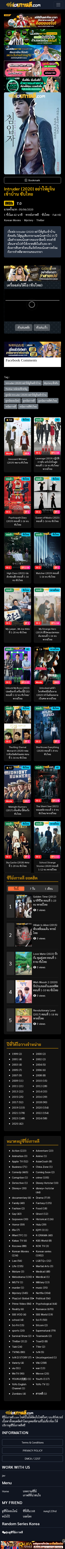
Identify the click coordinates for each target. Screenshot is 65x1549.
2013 (15, 1091)
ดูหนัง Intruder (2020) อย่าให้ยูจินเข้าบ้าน (26, 394)
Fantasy (40, 1203)
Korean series (43, 1251)
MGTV (15, 1282)
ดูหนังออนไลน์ (12, 400)
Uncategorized (44, 1357)
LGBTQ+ (41, 1260)
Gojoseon (17, 1219)
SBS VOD (17, 1314)
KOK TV (40, 1246)
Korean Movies (12, 220)
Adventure (42, 1150)
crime (39, 1177)
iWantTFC (17, 1235)
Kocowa (16, 1246)
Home (5, 1491)
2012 (39, 1086)
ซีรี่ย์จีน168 (29, 1511)
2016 (39, 1096)
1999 (15, 1053)
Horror (15, 1224)
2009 (15, 1080)
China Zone (42, 1166)
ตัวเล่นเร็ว (41, 327)
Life (14, 1266)
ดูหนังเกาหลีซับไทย (47, 400)
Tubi (14, 1346)
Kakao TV (17, 1240)
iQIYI (38, 1230)
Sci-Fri (15, 1325)
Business (17, 1166)
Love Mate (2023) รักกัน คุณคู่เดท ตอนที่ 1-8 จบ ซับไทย (45, 958)
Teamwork (42, 1336)
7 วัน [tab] (32, 888)
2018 (39, 1102)
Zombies (17, 1393)
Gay (14, 1213)
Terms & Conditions (33, 1442)
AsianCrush (42, 1161)
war (38, 1368)
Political (40, 1298)
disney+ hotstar (45, 1188)
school (16, 1319)
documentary (19, 1197)
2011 (15, 1086)
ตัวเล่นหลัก (24, 327)
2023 (15, 1118)
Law (14, 1260)
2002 (39, 1059)
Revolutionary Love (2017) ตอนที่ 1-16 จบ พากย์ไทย (45, 1014)
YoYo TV (40, 1384)
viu (13, 1368)
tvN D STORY (20, 1357)
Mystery (28, 220)
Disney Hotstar (44, 1183)
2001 (15, 1059)
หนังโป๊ (6, 1516)
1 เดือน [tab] (49, 888)
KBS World (42, 1240)
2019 (15, 1107)
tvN (38, 1352)
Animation (18, 1156)
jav (3, 1475)
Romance (41, 1309)
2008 (39, 1075)
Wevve (40, 1373)
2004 (39, 1064)
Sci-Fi (39, 1319)
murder (16, 1287)
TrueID (40, 1341)
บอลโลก (27, 1516)
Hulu (38, 1224)
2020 (39, 1107)
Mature (16, 1271)
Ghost (39, 1213)
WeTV (15, 1373)
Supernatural (43, 1330)
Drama (39, 1197)
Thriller (40, 220)
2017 (15, 1102)
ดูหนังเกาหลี (29, 400)
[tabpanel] (32, 961)
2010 (39, 1080)
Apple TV (17, 1161)
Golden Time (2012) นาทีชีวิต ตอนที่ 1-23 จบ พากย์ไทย (44, 900)
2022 (39, 1113)
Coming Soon (43, 1172)
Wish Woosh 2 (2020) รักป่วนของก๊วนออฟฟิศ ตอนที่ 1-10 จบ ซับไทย (45, 986)
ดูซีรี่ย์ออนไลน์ (9, 1511)
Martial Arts (42, 1266)
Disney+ (16, 1188)
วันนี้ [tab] (16, 888)
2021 (15, 1113)
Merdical (41, 1276)
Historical (41, 1219)
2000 (39, 1053)
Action (16, 1150)
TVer (38, 1346)
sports (15, 1330)
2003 (15, 1064)
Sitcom (40, 1325)
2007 (15, 1075)
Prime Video (19, 1303)
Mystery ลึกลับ (51, 382)
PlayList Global (20, 1298)
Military (40, 1282)
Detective (18, 1183)
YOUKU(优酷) (19, 1379)
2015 (15, 1096)
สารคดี (39, 1393)
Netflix (40, 1293)
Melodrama (18, 1276)
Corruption (18, 1177)
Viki (38, 1362)
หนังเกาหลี (11, 406)
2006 (39, 1070)
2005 (15, 1070)
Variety (16, 1362)
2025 (15, 1123)
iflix (14, 1230)
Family (15, 1203)
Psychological (44, 1303)
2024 (39, 1118)
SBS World (42, 1314)
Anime (39, 1156)
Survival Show (20, 1336)
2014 (39, 1091)
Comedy (16, 1172)
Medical (40, 1271)
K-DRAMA (41, 1235)
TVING (16, 1352)
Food (39, 1208)
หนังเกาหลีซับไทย (28, 406)
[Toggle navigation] (58, 4)
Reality (16, 1309)
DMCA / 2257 (32, 1458)
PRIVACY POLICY (32, 1450)
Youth (39, 1379)
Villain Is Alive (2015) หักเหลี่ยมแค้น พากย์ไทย (45, 929)
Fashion (16, 1208)
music (39, 1287)
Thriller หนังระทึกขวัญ (16, 388)
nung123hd (50, 1511)
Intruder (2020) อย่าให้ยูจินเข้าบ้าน (23, 382)
